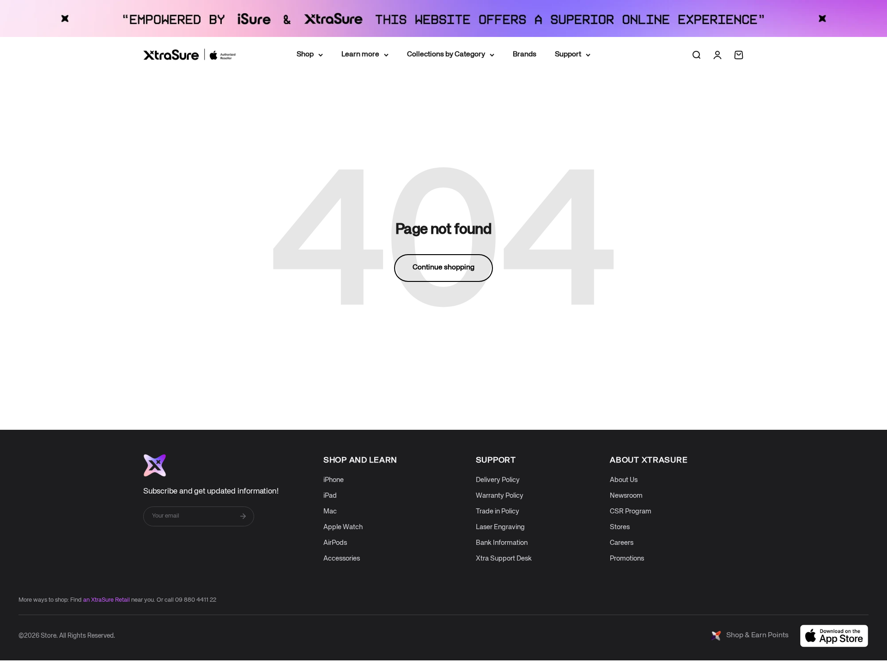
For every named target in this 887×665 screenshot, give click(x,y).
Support (568, 54)
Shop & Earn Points (757, 635)
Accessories (341, 558)
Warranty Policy (499, 495)
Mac (330, 511)
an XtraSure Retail (106, 600)
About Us (624, 479)
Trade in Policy (497, 511)
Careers (621, 542)
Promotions (627, 558)
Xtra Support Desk (504, 558)
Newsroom (626, 495)
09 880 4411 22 (195, 600)
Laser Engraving (500, 527)
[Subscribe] (243, 516)
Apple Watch (343, 527)
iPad (330, 495)
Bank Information (502, 542)
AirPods (335, 542)
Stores (620, 527)
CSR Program (630, 511)
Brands (524, 54)
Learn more (360, 54)
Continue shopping (443, 267)
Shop (305, 54)
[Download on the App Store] (834, 635)
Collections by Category (446, 54)
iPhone (333, 479)
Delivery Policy (498, 479)
